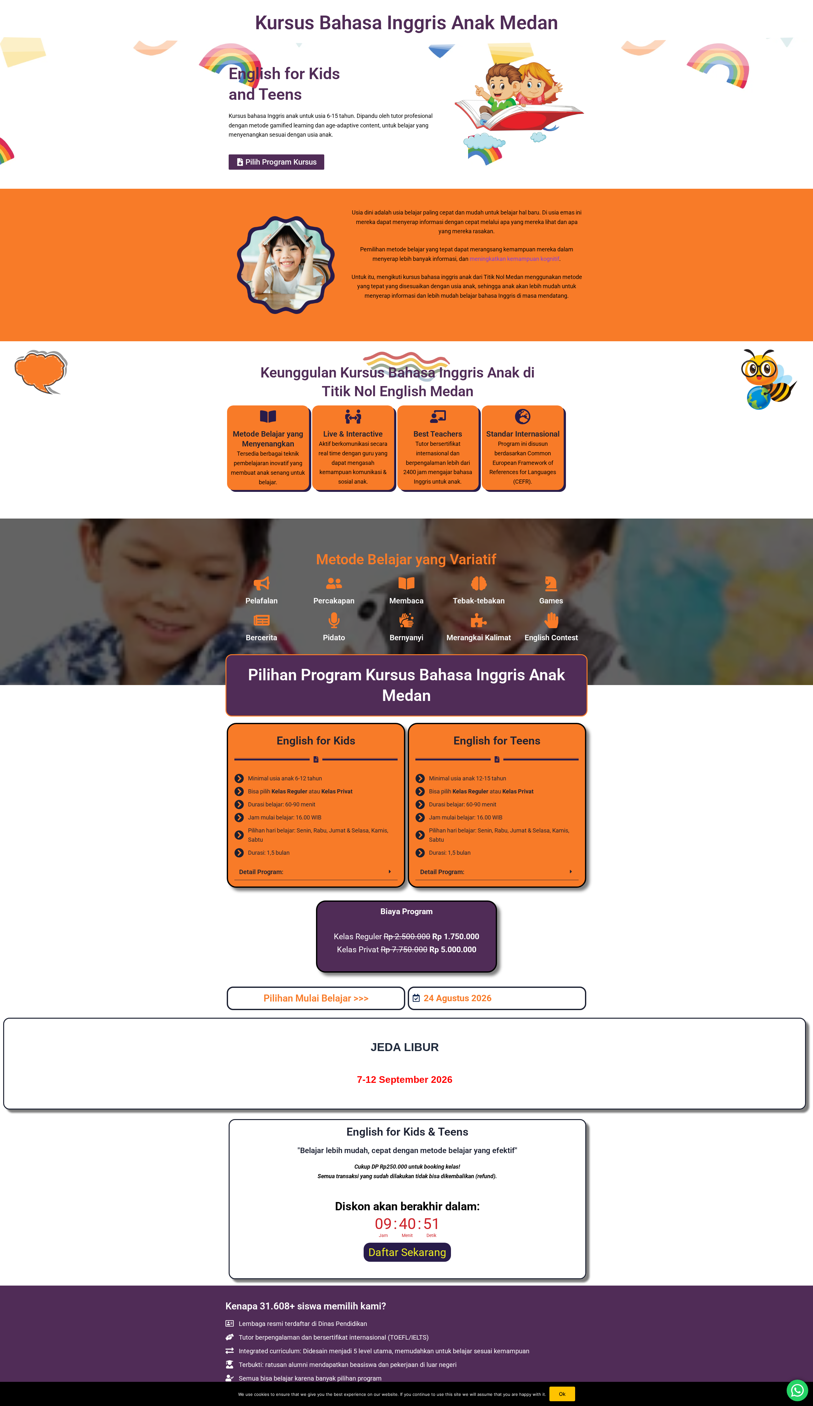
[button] (316, 872)
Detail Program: (261, 872)
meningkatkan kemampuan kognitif (514, 258)
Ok (562, 1394)
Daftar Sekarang (407, 1252)
